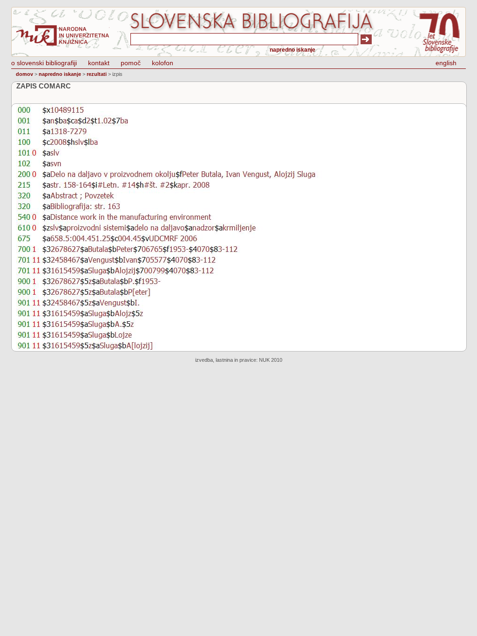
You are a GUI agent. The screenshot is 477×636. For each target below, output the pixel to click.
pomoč (131, 63)
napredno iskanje (292, 50)
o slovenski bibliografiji (44, 63)
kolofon (162, 63)
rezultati (97, 74)
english (446, 63)
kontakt (98, 63)
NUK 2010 (270, 360)
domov (24, 74)
